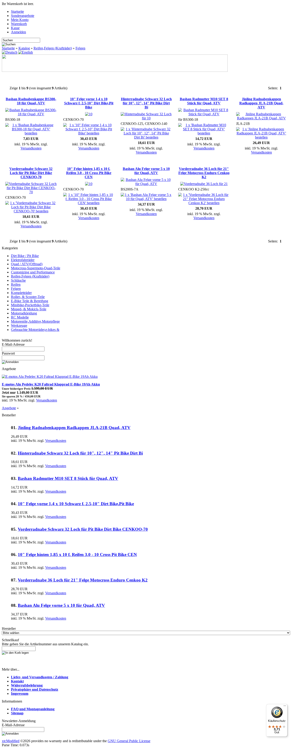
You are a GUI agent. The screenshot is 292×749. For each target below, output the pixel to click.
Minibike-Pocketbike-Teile (30, 305)
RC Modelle (20, 317)
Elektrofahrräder (22, 260)
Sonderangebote (22, 16)
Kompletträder (21, 293)
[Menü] (284, 707)
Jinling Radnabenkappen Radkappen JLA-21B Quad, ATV (261, 103)
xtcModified (10, 741)
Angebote (9, 408)
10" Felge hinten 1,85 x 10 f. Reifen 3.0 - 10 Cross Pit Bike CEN (88, 173)
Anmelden (18, 32)
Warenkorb (19, 24)
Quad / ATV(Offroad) (26, 264)
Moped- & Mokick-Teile (28, 309)
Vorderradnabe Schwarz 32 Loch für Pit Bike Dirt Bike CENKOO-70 (30, 173)
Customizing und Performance (33, 272)
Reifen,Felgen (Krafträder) (53, 48)
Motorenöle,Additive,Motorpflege (35, 321)
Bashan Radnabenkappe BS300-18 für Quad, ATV (31, 101)
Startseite (17, 11)
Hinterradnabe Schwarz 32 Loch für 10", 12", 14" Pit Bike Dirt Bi (146, 103)
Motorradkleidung (24, 313)
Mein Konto (20, 20)
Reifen (16, 284)
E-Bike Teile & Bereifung (29, 301)
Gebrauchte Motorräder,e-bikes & (35, 330)
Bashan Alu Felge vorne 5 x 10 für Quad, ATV (146, 171)
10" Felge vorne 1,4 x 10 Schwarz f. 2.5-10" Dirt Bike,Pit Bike (88, 103)
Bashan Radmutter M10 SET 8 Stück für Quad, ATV (204, 101)
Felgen (80, 48)
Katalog (24, 48)
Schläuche (18, 280)
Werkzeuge (19, 325)
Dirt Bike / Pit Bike (25, 256)
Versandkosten (31, 148)
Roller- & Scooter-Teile (28, 297)
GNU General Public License (129, 741)
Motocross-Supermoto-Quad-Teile (35, 268)
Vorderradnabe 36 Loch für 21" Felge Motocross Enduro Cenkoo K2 (203, 173)
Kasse (15, 28)
